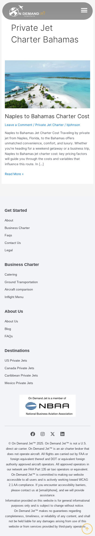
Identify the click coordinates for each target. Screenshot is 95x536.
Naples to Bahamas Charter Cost (47, 116)
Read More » (14, 173)
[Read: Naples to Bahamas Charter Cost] (47, 84)
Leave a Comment (18, 125)
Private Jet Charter (49, 125)
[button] (84, 10)
